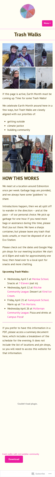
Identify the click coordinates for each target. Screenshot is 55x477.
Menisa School (40, 279)
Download (14, 459)
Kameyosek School (38, 300)
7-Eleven (24, 283)
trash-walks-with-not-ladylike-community (20, 454)
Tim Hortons (28, 304)
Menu (48, 23)
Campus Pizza (15, 317)
